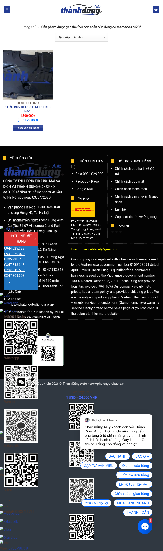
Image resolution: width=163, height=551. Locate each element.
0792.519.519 (14, 270)
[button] (7, 9)
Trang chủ (29, 27)
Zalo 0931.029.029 (89, 174)
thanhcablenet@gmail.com (100, 249)
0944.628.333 (14, 248)
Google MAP (85, 189)
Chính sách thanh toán (131, 189)
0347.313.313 (14, 265)
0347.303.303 (14, 276)
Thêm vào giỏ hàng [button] (28, 127)
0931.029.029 (14, 254)
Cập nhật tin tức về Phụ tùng (136, 217)
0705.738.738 (14, 259)
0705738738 (18, 548)
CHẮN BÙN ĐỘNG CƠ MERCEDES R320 (28, 109)
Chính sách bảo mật (129, 181)
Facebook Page (87, 181)
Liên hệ (120, 209)
